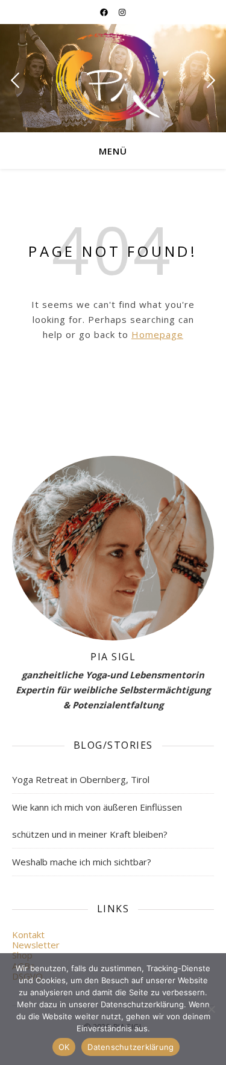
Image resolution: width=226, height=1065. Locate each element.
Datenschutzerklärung (130, 1047)
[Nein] (211, 1009)
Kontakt (28, 934)
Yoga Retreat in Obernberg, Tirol (80, 779)
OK (64, 1047)
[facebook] (105, 12)
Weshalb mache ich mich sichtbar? (81, 862)
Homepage (157, 334)
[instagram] (122, 12)
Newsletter (36, 945)
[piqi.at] (113, 77)
